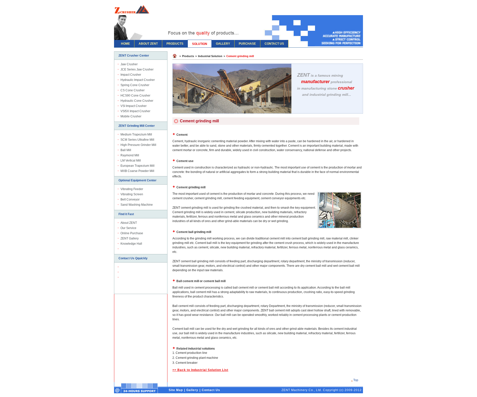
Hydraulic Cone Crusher (136, 100)
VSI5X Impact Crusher (135, 111)
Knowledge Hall (131, 243)
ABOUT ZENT (148, 43)
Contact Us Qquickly (133, 258)
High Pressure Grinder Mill (138, 145)
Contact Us (211, 390)
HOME (125, 43)
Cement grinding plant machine (197, 358)
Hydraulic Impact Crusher (137, 80)
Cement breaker (187, 362)
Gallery (192, 390)
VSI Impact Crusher (133, 106)
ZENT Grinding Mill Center (137, 126)
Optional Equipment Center (138, 180)
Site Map (176, 390)
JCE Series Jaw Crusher (137, 69)
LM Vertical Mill (130, 160)
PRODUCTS (174, 43)
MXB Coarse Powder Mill (137, 171)
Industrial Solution (210, 56)
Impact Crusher (130, 74)
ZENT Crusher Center (134, 55)
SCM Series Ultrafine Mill (137, 139)
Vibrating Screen (131, 194)
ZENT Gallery (129, 238)
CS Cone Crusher (132, 90)
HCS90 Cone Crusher (135, 95)
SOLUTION (199, 44)
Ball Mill (125, 150)
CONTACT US (274, 43)
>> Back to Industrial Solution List (200, 370)
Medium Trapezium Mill (136, 134)
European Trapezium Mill (137, 165)
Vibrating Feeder (131, 189)
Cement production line (191, 353)
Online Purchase (131, 233)
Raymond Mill (129, 155)
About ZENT (128, 223)
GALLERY (223, 43)
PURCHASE (247, 43)
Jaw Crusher (129, 64)
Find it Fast (126, 214)
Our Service (128, 228)
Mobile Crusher (130, 116)
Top (355, 380)
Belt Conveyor (130, 199)
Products (188, 56)
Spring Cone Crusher (134, 85)
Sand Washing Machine (136, 204)
